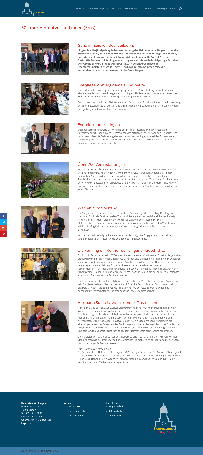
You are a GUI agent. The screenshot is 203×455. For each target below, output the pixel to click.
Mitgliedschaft (116, 406)
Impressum (114, 415)
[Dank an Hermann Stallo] (45, 332)
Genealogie (131, 8)
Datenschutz (115, 411)
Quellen (147, 8)
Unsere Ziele (73, 406)
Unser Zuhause (74, 415)
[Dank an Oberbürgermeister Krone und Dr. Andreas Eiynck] (45, 154)
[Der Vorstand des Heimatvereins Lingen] (45, 75)
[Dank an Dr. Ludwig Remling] (45, 280)
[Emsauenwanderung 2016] (45, 198)
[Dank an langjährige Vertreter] (45, 237)
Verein (78, 8)
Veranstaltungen (96, 8)
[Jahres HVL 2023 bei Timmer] (45, 114)
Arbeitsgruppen (165, 8)
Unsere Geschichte (76, 411)
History (115, 8)
